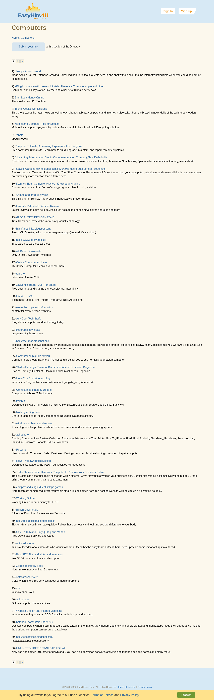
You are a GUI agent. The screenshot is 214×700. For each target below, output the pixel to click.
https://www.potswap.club (31, 239)
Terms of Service (126, 687)
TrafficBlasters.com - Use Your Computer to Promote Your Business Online (60, 472)
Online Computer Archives (31, 262)
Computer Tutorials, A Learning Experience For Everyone (48, 146)
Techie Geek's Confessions (31, 108)
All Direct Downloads (28, 251)
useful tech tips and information (34, 307)
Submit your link (28, 46)
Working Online (25, 498)
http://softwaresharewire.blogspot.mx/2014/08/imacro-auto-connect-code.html (60, 168)
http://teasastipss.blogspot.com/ (34, 636)
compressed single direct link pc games (39, 487)
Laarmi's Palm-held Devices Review (37, 206)
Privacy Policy (144, 687)
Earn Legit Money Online (29, 97)
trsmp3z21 (22, 401)
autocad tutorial (25, 543)
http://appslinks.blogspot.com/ (33, 228)
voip (18, 588)
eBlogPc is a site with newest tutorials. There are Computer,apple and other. (59, 86)
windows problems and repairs (34, 423)
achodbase (22, 599)
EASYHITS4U (24, 296)
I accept (186, 694)
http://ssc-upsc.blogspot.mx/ (32, 341)
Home (15, 37)
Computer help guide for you (33, 356)
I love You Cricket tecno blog (33, 378)
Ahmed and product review (32, 194)
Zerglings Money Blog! (29, 565)
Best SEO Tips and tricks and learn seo (39, 554)
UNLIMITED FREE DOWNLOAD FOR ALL (41, 648)
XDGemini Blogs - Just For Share (36, 284)
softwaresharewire (27, 577)
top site (20, 273)
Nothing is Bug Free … (29, 412)
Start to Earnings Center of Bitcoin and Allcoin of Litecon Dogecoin (55, 367)
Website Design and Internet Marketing (39, 610)
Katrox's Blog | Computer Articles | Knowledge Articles (48, 183)
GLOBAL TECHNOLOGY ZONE (35, 217)
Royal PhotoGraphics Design (33, 460)
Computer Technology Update (34, 389)
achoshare (22, 434)
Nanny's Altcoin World (28, 71)
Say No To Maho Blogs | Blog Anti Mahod (40, 532)
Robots (19, 135)
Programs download (28, 329)
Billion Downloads (27, 509)
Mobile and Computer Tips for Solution (37, 123)
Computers (27, 37)
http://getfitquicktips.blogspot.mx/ (35, 520)
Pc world (21, 449)
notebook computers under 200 (34, 622)
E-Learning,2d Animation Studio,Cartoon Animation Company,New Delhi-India (61, 157)
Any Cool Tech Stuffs (28, 318)
